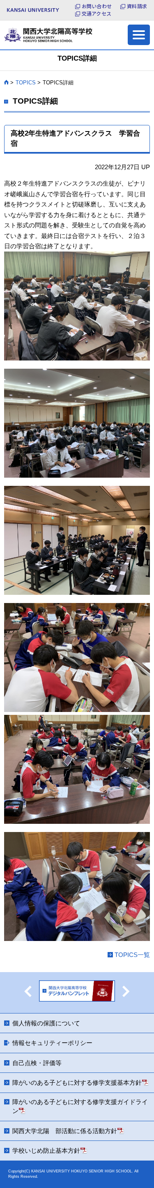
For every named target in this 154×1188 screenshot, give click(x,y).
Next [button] (126, 991)
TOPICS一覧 (132, 954)
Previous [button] (28, 991)
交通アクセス (96, 13)
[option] (77, 992)
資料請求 (137, 6)
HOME (6, 82)
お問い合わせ (97, 6)
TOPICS (26, 82)
